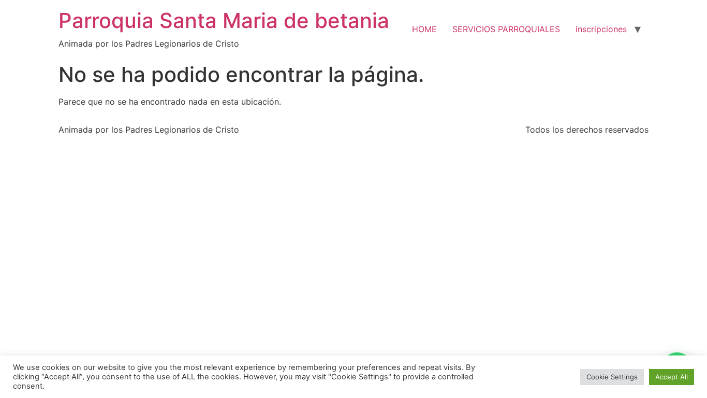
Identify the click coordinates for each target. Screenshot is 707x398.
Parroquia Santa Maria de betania (223, 20)
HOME (424, 29)
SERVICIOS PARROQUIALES (506, 29)
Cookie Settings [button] (612, 377)
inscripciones (601, 29)
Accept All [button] (671, 377)
